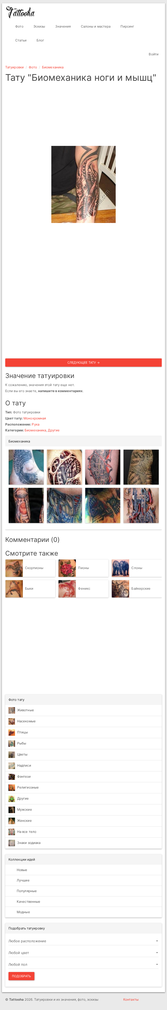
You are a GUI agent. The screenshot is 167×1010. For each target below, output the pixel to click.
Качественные (28, 901)
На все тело (26, 832)
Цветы (22, 754)
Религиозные (28, 787)
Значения (62, 26)
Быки (29, 588)
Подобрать (21, 976)
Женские (24, 821)
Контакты (131, 999)
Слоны (136, 568)
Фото (18, 26)
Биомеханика (52, 67)
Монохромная (34, 418)
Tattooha (20, 12)
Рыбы (21, 743)
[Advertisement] (83, 115)
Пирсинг (127, 26)
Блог (40, 40)
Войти (153, 54)
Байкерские (140, 588)
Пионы (83, 568)
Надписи (24, 765)
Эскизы (39, 26)
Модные (23, 912)
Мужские (24, 809)
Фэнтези (24, 776)
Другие (54, 430)
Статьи (20, 40)
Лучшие (23, 880)
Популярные (26, 891)
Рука (35, 424)
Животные (25, 710)
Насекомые (26, 721)
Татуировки (14, 67)
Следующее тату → (83, 362)
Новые (21, 870)
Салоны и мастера (95, 26)
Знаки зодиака (28, 843)
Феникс (84, 588)
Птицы (22, 732)
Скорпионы (34, 568)
